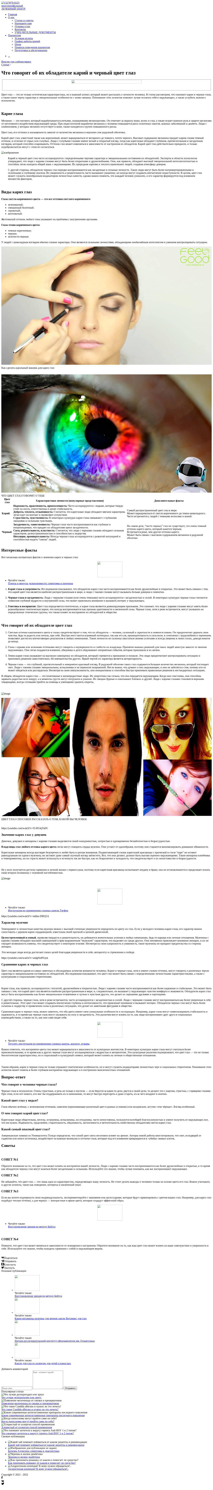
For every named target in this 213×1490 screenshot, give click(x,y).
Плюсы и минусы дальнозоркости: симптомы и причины (40, 583)
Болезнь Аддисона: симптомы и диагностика (33, 1451)
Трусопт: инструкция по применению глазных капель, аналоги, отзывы (49, 1043)
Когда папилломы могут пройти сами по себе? (27, 1421)
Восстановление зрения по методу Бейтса (31, 1226)
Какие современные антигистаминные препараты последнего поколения (43, 1415)
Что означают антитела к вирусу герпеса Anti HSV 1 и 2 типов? (37, 1433)
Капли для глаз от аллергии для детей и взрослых (43, 1363)
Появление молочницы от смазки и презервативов (30, 1403)
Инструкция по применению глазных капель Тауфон (38, 910)
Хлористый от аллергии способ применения (26, 1427)
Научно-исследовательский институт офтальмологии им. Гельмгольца (55, 1340)
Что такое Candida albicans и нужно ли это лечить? (29, 1409)
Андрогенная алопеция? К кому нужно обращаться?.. (38, 1469)
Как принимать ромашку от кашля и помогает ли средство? (42, 1463)
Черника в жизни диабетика (24, 1457)
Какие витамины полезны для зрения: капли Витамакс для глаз (51, 1318)
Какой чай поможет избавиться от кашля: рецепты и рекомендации (46, 1445)
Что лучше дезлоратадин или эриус (21, 1397)
